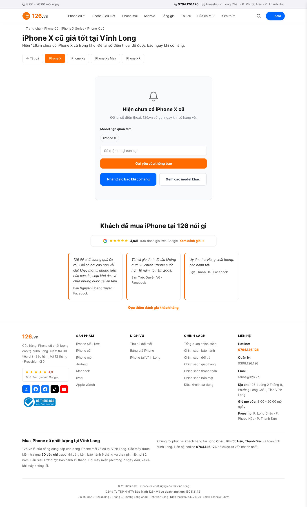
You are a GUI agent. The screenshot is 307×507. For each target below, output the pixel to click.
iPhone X (55, 58)
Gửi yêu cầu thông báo (153, 163)
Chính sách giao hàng (200, 364)
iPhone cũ (74, 16)
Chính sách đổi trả (197, 357)
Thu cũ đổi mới (141, 344)
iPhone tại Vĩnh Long (145, 357)
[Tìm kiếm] (258, 15)
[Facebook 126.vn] (36, 389)
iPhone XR (133, 58)
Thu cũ (186, 16)
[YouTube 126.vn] (64, 389)
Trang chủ (33, 28)
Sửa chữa (204, 16)
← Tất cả (32, 58)
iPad (79, 378)
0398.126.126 (248, 363)
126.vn (132, 486)
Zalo (277, 16)
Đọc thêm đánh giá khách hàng (153, 307)
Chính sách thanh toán (200, 371)
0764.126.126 (188, 4)
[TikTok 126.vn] (55, 389)
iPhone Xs (78, 58)
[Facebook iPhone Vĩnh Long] (45, 389)
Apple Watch (85, 384)
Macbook (83, 371)
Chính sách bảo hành (199, 350)
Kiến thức (228, 16)
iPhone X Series (72, 28)
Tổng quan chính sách (200, 344)
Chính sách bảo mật (198, 378)
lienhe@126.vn (248, 377)
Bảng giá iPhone (142, 350)
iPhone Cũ (51, 28)
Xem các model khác (183, 179)
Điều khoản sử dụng (199, 384)
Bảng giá (168, 16)
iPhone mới (130, 16)
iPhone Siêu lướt (103, 16)
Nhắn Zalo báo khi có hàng (128, 179)
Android (149, 16)
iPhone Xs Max (105, 58)
